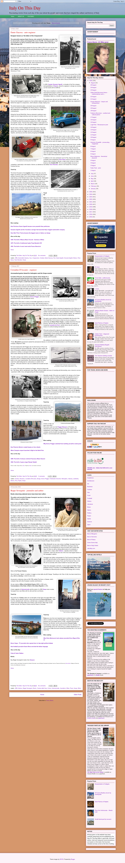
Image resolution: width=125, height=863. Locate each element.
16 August (93, 119)
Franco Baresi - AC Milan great (97, 42)
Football (89, 498)
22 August (93, 96)
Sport (88, 524)
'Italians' (61, 551)
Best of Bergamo (92, 534)
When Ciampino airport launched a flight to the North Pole (27, 450)
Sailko (23, 465)
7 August (93, 149)
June (92, 176)
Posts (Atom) (49, 700)
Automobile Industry (23, 258)
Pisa (16, 480)
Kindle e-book (91, 718)
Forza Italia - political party (102, 278)
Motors (75, 258)
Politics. (89, 513)
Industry (70, 478)
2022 (91, 199)
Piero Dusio (62, 159)
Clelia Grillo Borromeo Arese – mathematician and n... (99, 93)
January (93, 188)
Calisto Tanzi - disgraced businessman (102, 334)
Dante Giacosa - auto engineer (23, 32)
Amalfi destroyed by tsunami (103, 819)
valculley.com (91, 548)
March (93, 183)
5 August (93, 154)
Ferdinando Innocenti (55, 478)
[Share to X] (53, 256)
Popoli (19, 480)
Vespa (24, 260)
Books (34, 688)
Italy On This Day (25, 8)
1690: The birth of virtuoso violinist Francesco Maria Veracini (28, 458)
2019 (91, 207)
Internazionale (25, 589)
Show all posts (56, 23)
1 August (93, 170)
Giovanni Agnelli (68, 258)
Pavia (71, 688)
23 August (93, 90)
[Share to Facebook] (55, 256)
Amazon (32, 660)
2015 (91, 217)
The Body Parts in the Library (95, 772)
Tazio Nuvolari (54, 164)
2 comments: (41, 476)
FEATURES (31, 16)
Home (12, 16)
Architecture (90, 481)
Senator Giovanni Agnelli (55, 84)
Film (88, 492)
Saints (89, 518)
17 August (93, 117)
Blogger (73, 859)
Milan (67, 688)
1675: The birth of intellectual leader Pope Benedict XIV (26, 243)
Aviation (17, 478)
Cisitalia (42, 258)
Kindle (98, 675)
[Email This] (49, 256)
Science (89, 521)
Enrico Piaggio (34, 296)
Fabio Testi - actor (96, 168)
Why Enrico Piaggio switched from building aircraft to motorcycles (62, 443)
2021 (91, 202)
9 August (93, 139)
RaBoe (30, 465)
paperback (90, 675)
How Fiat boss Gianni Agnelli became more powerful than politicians (30, 226)
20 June (97, 267)
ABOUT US (21, 16)
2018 (91, 209)
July (92, 173)
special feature (98, 589)
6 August (93, 151)
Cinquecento (35, 258)
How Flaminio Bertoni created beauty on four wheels (25, 447)
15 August (93, 122)
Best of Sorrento (92, 536)
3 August (93, 163)
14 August (93, 127)
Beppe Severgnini (27, 688)
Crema (49, 688)
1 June (97, 289)
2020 (91, 204)
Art (88, 483)
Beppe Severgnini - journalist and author (27, 490)
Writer (79, 688)
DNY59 (62, 859)
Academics (90, 478)
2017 (91, 212)
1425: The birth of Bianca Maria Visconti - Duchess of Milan (27, 239)
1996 (16, 258)
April (92, 181)
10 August (93, 137)
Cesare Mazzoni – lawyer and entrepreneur (99, 102)
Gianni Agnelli (59, 258)
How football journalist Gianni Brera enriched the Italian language (29, 646)
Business (22, 478)
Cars (30, 258)
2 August (93, 165)
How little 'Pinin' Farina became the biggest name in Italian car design (30, 233)
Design (39, 478)
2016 (91, 214)
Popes (89, 516)
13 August (93, 129)
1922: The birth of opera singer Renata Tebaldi (24, 462)
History (89, 501)
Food (88, 495)
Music (89, 507)
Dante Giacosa (49, 258)
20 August (93, 105)
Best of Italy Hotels (92, 545)
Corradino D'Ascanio (30, 478)
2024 (91, 194)
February (94, 186)
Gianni (56, 86)
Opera (89, 510)
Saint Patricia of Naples (101, 323)
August (93, 82)
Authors (20, 688)
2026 (91, 80)
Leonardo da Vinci (54, 325)
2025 (91, 191)
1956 (16, 688)
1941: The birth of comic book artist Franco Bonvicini (26, 246)
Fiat (54, 258)
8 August (93, 146)
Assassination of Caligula (102, 256)
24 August (93, 87)
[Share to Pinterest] (56, 256)
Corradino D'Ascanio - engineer (24, 269)
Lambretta (75, 478)
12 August (93, 132)
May (92, 178)
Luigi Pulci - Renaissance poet (99, 124)
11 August (93, 134)
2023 (91, 196)
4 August (93, 160)
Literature (90, 504)
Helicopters (64, 478)
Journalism (63, 688)
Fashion (89, 489)
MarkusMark (68, 663)
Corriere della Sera (42, 688)
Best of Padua (91, 539)
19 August (93, 108)
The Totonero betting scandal (103, 355)
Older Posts (77, 694)
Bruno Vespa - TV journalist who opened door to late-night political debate (32, 643)
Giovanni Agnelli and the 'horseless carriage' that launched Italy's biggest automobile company (38, 229)
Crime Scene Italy (92, 542)
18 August (93, 110)
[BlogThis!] (51, 256)
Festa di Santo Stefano (17, 653)
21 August (93, 99)
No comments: (42, 255)
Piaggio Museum (62, 427)
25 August (93, 85)
